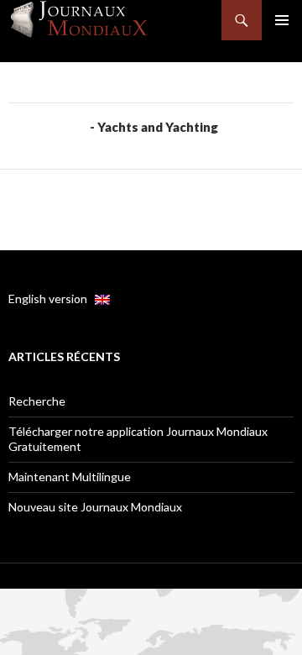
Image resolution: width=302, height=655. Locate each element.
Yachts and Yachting (157, 126)
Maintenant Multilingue (69, 476)
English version (51, 298)
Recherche (36, 401)
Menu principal (282, 20)
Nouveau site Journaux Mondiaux (95, 507)
